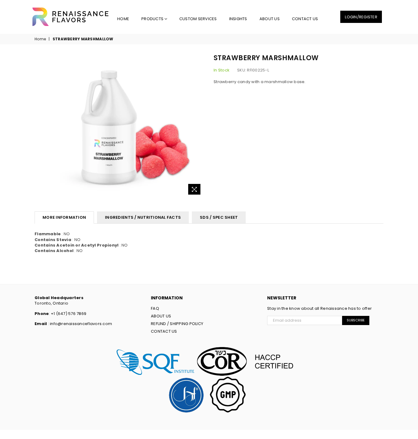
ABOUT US (269, 19)
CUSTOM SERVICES (198, 19)
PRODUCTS (152, 19)
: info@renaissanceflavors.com (79, 324)
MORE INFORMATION (64, 217)
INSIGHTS (238, 19)
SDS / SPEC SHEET (219, 217)
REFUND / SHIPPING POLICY (177, 324)
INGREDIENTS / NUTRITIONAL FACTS (143, 217)
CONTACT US (305, 19)
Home (123, 19)
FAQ (155, 308)
